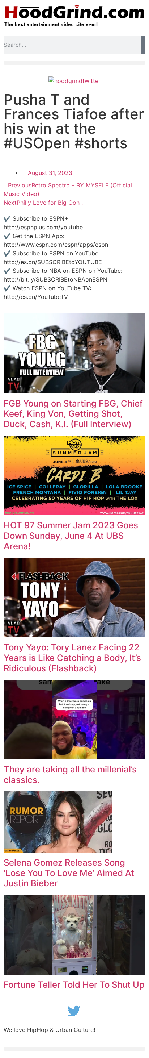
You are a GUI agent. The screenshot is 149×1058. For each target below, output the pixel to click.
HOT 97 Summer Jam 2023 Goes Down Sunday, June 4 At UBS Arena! (71, 535)
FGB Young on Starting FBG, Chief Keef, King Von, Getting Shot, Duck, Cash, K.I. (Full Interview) (73, 414)
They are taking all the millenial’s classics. (70, 774)
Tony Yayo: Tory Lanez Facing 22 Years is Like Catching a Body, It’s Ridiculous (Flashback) (72, 658)
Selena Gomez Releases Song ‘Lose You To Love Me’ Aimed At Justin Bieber (69, 873)
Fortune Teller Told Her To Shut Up (74, 984)
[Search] (143, 45)
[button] (74, 63)
